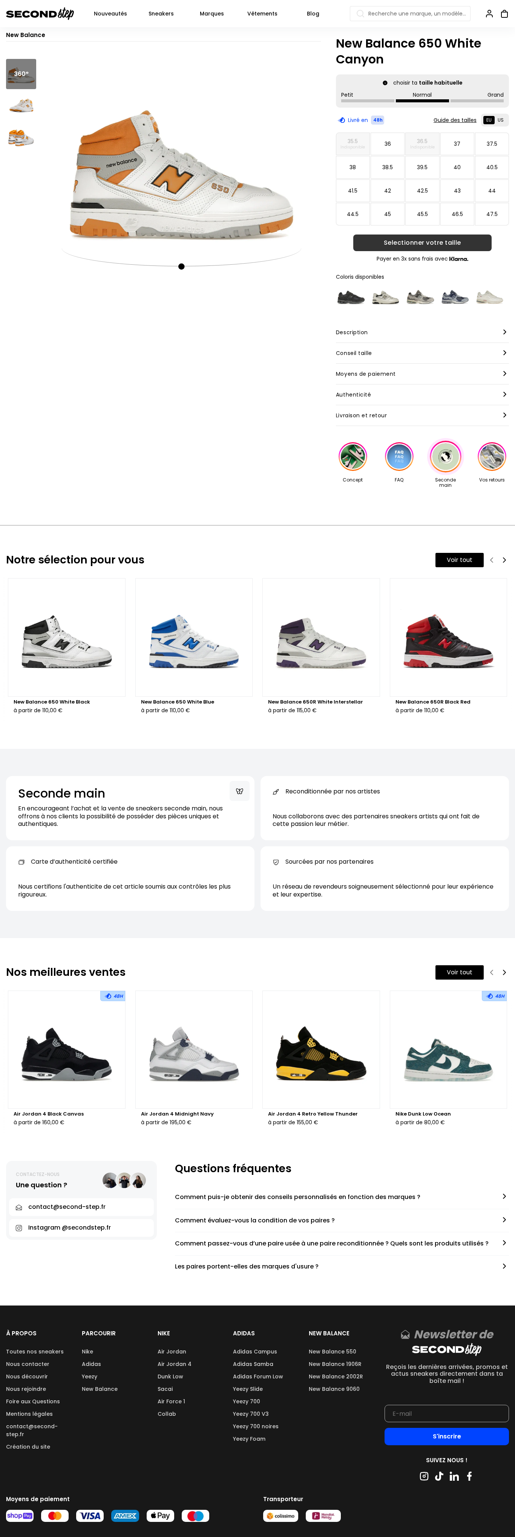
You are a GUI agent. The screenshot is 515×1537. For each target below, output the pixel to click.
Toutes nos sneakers (35, 1351)
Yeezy (89, 1376)
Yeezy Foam (249, 1439)
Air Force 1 (171, 1401)
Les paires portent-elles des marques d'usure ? (247, 1267)
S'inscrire (447, 1436)
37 (457, 144)
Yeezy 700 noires (256, 1426)
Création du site (28, 1447)
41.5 (352, 190)
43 (457, 190)
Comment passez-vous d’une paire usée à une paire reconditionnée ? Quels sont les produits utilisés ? (332, 1244)
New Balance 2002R (336, 1376)
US (501, 120)
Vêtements (262, 13)
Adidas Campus (255, 1351)
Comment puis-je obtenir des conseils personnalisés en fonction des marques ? (297, 1197)
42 (387, 190)
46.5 (457, 214)
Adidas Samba (253, 1364)
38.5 (387, 167)
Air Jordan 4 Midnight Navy (177, 1114)
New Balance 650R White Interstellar (315, 702)
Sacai (165, 1389)
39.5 (422, 167)
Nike (87, 1351)
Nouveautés (110, 13)
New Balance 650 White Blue (177, 702)
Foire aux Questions (33, 1401)
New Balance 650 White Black (52, 702)
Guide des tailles (455, 120)
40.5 (492, 167)
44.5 (353, 214)
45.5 (422, 214)
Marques (212, 13)
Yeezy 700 (246, 1401)
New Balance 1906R (335, 1364)
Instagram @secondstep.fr (69, 1227)
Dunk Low (170, 1376)
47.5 (492, 214)
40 (457, 167)
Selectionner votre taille (422, 243)
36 (388, 144)
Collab (167, 1414)
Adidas (91, 1364)
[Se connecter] (489, 13)
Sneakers (161, 13)
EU (489, 120)
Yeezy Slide (248, 1389)
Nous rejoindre (26, 1389)
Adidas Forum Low (258, 1376)
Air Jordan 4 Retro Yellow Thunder (313, 1114)
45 (387, 214)
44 (492, 190)
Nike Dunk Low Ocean (423, 1114)
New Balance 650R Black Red (433, 702)
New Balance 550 (332, 1351)
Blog (313, 13)
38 (352, 167)
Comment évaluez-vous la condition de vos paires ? (255, 1221)
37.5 (492, 144)
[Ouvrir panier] (501, 13)
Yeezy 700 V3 (251, 1414)
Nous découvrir (27, 1376)
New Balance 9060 (334, 1389)
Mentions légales (29, 1414)
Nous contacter (27, 1364)
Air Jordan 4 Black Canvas (49, 1114)
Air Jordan (172, 1351)
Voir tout (459, 560)
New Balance (100, 1389)
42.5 (422, 190)
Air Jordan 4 (175, 1364)
